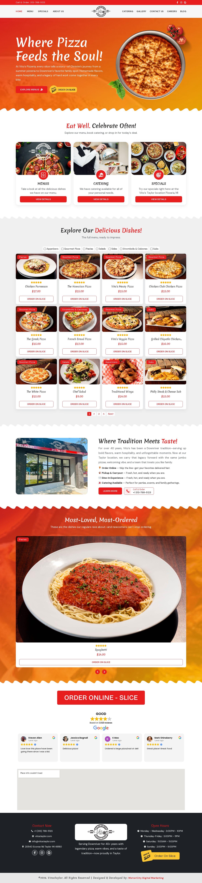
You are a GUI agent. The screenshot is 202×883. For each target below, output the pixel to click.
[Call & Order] (128, 491)
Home (19, 11)
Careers (172, 11)
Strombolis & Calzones (74, 309)
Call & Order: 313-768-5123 (30, 2)
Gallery (141, 11)
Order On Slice (164, 856)
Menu (30, 11)
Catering (127, 11)
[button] (97, 672)
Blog (183, 11)
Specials (43, 11)
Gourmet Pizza (70, 257)
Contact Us (157, 11)
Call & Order (139, 489)
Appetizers (111, 362)
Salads (65, 362)
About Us (58, 11)
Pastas (23, 257)
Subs (151, 309)
